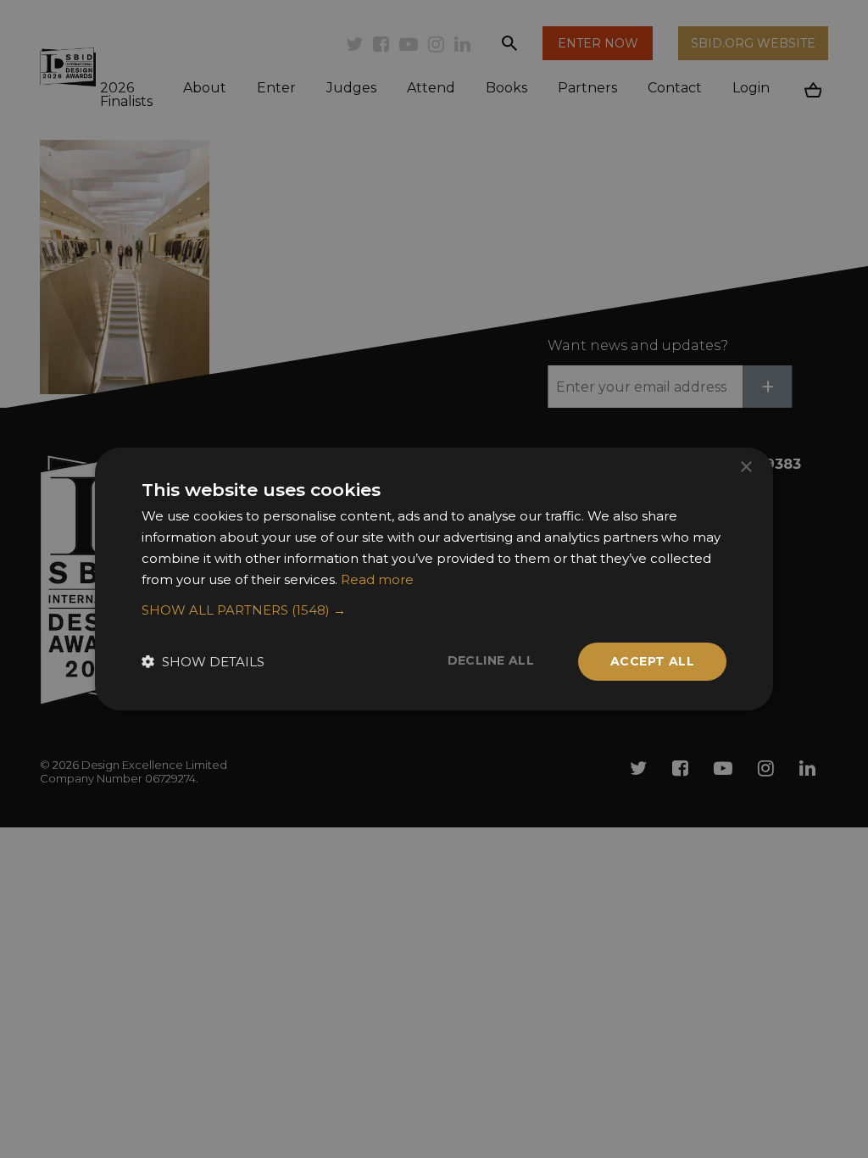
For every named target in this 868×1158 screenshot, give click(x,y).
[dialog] (434, 579)
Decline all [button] (491, 660)
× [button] (745, 467)
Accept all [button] (652, 661)
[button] (434, 610)
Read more (377, 579)
